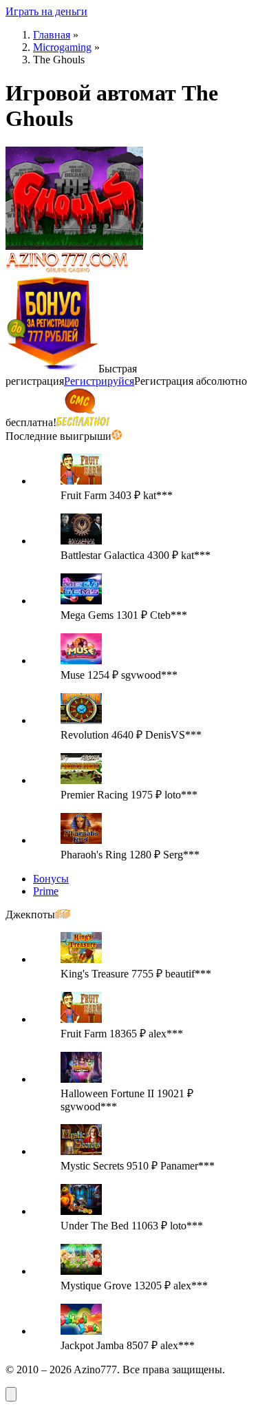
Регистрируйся (99, 381)
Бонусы (51, 879)
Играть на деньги (46, 11)
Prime (45, 891)
